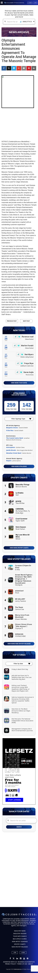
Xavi (17, 495)
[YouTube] (24, 958)
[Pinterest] (27, 958)
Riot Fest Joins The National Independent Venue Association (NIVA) (22, 720)
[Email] (23, 68)
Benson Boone (21, 486)
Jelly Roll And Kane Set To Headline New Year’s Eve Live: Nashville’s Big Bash (22, 677)
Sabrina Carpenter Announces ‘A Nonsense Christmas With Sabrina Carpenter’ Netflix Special (23, 700)
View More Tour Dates (19, 383)
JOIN (14, 952)
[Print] (34, 68)
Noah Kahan (20, 529)
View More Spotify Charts (19, 548)
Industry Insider (19, 933)
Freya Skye (28, 363)
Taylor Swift (20, 521)
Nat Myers (29, 354)
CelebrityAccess (18, 969)
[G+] (19, 68)
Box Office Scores (20, 939)
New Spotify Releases (19, 559)
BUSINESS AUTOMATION (26, 962)
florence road (27, 336)
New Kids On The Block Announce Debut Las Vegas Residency (21, 711)
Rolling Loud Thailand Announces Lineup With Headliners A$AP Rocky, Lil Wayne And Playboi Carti (20, 688)
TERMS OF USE (22, 964)
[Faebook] (10, 958)
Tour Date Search (20, 936)
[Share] (4, 68)
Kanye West (22, 511)
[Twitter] (14, 958)
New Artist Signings (19, 395)
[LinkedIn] (17, 958)
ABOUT (30, 964)
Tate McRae (20, 503)
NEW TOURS (19, 330)
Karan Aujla (28, 372)
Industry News (20, 931)
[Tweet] (8, 68)
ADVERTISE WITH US (10, 962)
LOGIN (23, 952)
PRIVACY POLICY (10, 964)
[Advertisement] (19, 122)
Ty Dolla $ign (23, 512)
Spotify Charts (19, 478)
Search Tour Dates (19, 811)
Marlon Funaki (27, 345)
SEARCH (19, 827)
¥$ (16, 511)
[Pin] (28, 68)
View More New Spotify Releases (19, 644)
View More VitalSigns (19, 466)
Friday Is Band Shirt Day (20, 669)
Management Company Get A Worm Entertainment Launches (22, 730)
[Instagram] (20, 958)
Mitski (18, 539)
